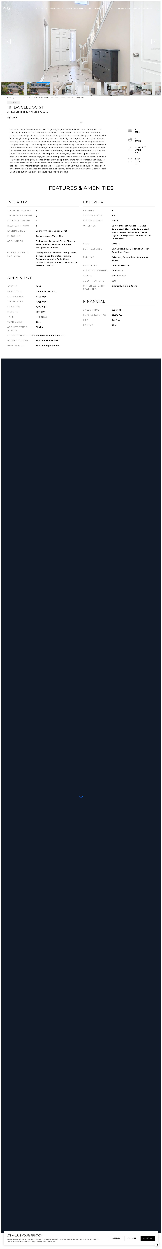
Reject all (116, 1238)
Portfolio (41, 9)
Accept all (147, 1238)
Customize (131, 1238)
